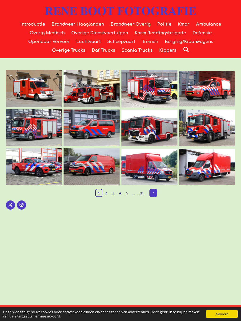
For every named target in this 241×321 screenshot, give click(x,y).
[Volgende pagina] (153, 193)
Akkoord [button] (222, 314)
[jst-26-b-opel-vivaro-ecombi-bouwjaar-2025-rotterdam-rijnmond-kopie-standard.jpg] (91, 127)
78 (141, 193)
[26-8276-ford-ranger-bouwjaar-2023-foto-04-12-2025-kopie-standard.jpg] (34, 166)
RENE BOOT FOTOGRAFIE (120, 10)
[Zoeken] (186, 49)
